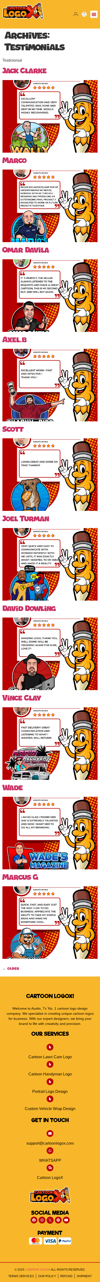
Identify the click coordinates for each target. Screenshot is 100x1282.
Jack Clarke (24, 71)
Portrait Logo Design (50, 1091)
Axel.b (14, 340)
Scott (13, 430)
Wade (12, 788)
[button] (94, 14)
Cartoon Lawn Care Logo (50, 1057)
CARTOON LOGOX (37, 1269)
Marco (14, 161)
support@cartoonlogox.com (50, 1143)
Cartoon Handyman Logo (50, 1074)
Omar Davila (25, 250)
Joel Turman (25, 519)
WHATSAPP (50, 1160)
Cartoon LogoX (50, 1178)
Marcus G (20, 878)
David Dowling (29, 609)
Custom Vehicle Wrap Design (50, 1109)
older (10, 969)
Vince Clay (21, 698)
